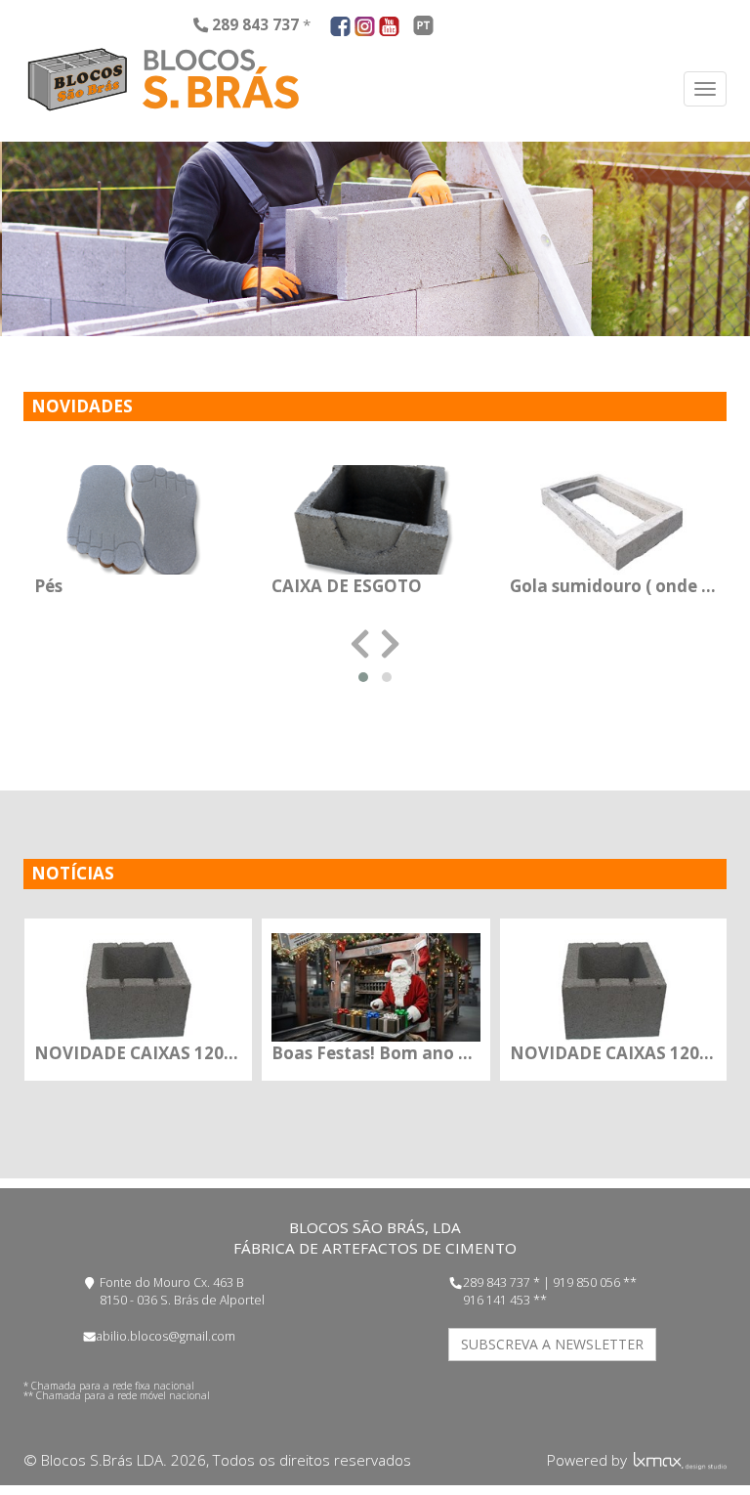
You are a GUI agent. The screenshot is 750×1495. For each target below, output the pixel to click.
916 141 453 (496, 1300)
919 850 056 (586, 1282)
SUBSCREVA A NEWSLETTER (552, 1344)
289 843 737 (496, 1282)
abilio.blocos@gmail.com (166, 1336)
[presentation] (360, 644)
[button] (363, 677)
